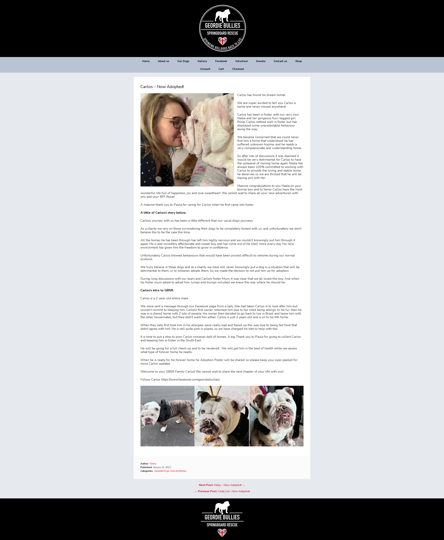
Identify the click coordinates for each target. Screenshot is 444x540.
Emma (153, 463)
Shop (298, 61)
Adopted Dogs (161, 471)
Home (146, 61)
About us (163, 61)
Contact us (280, 61)
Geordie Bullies (178, 471)
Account (205, 69)
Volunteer (241, 61)
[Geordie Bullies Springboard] (222, 54)
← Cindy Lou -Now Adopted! (222, 491)
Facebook (221, 61)
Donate (261, 61)
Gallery (202, 61)
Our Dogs (183, 61)
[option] (167, 416)
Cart (221, 69)
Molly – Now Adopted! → (222, 485)
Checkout (238, 69)
